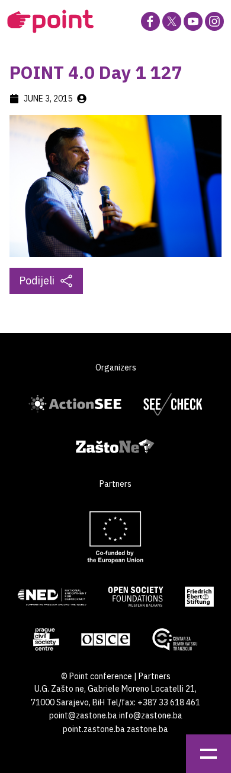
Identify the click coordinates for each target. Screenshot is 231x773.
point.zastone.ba (94, 729)
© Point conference (96, 676)
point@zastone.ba (83, 715)
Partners (155, 676)
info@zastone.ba (150, 715)
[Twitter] (171, 21)
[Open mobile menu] (208, 753)
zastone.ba (147, 729)
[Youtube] (193, 21)
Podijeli (36, 280)
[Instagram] (214, 21)
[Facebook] (150, 21)
